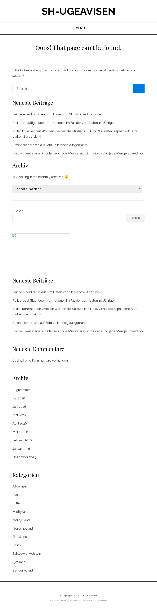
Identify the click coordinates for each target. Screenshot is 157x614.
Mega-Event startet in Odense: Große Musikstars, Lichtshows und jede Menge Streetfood (78, 153)
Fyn (15, 495)
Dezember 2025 (24, 457)
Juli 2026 (18, 398)
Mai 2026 (19, 415)
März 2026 (20, 432)
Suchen (17, 211)
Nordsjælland (22, 528)
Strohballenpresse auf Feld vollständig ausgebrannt (49, 145)
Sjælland (18, 562)
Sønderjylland (22, 570)
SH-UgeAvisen (78, 11)
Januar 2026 (21, 449)
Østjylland (19, 537)
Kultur (16, 503)
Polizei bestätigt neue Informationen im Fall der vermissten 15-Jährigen (63, 123)
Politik (16, 545)
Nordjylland (21, 520)
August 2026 (21, 390)
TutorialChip (76, 600)
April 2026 (19, 423)
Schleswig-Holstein (26, 553)
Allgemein (19, 486)
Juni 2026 (19, 406)
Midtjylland (20, 512)
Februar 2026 (22, 440)
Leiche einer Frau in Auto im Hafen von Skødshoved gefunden (57, 114)
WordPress (103, 600)
